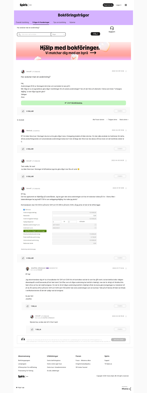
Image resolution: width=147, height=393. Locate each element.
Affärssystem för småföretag (27, 367)
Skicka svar (118, 340)
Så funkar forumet (81, 367)
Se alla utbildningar (53, 370)
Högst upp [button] (21, 387)
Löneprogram (22, 364)
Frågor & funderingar (41, 22)
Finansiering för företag (25, 370)
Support (106, 360)
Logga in (118, 5)
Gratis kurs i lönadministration (56, 367)
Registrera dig (108, 5)
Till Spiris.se (108, 364)
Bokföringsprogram (24, 360)
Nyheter (72, 22)
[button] (126, 71)
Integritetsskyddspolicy (83, 364)
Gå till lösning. (76, 103)
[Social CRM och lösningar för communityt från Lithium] (126, 388)
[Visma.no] (26, 5)
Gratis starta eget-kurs (54, 364)
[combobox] (40, 34)
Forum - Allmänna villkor (83, 360)
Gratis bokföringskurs (53, 360)
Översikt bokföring (22, 22)
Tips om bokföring (59, 22)
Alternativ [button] (95, 34)
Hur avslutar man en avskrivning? (28, 28)
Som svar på (36, 270)
